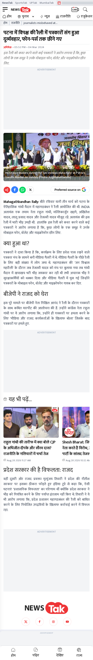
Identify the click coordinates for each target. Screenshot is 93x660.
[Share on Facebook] (14, 189)
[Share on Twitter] (30, 189)
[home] (46, 608)
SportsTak (21, 2)
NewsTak (7, 2)
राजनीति (65, 16)
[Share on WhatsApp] (22, 189)
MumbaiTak (47, 2)
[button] (31, 422)
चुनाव (25, 16)
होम (9, 16)
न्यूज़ (47, 16)
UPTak (33, 2)
